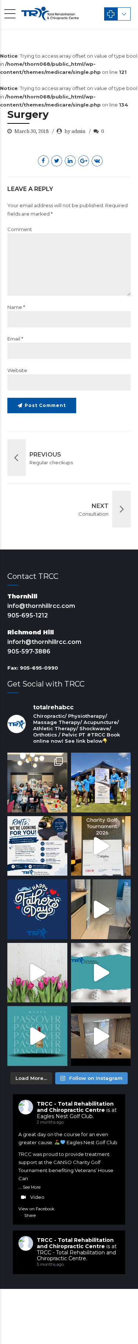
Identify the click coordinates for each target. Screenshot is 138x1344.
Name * (16, 307)
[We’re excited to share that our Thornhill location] (101, 1036)
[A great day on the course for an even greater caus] (101, 846)
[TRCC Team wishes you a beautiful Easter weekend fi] (101, 973)
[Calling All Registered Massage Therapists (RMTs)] (37, 846)
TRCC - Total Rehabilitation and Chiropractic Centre (75, 1106)
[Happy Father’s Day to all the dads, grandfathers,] (37, 909)
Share (30, 1215)
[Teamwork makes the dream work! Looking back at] (101, 782)
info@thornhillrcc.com (41, 605)
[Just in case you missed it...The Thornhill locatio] (101, 909)
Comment (19, 229)
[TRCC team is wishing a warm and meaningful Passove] (37, 1036)
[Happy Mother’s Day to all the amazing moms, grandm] (37, 973)
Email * (15, 339)
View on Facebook (36, 1208)
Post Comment (45, 405)
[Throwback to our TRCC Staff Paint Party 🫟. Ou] (37, 782)
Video (37, 1197)
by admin (74, 131)
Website (17, 370)
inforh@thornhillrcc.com (44, 641)
